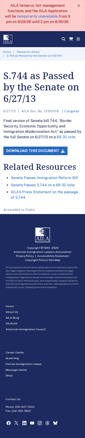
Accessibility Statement (53, 256)
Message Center (16, 369)
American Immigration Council (26, 329)
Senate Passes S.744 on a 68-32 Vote (43, 185)
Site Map (54, 260)
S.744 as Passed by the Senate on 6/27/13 (34, 55)
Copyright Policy (36, 260)
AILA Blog (12, 317)
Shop (9, 375)
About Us (12, 312)
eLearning (12, 358)
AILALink (11, 323)
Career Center (15, 352)
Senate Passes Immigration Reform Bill (44, 178)
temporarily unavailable (37, 16)
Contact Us (13, 399)
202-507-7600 (24, 406)
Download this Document (33, 151)
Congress (71, 111)
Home (7, 51)
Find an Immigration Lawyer (24, 364)
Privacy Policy (25, 256)
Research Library (28, 51)
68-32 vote (66, 137)
